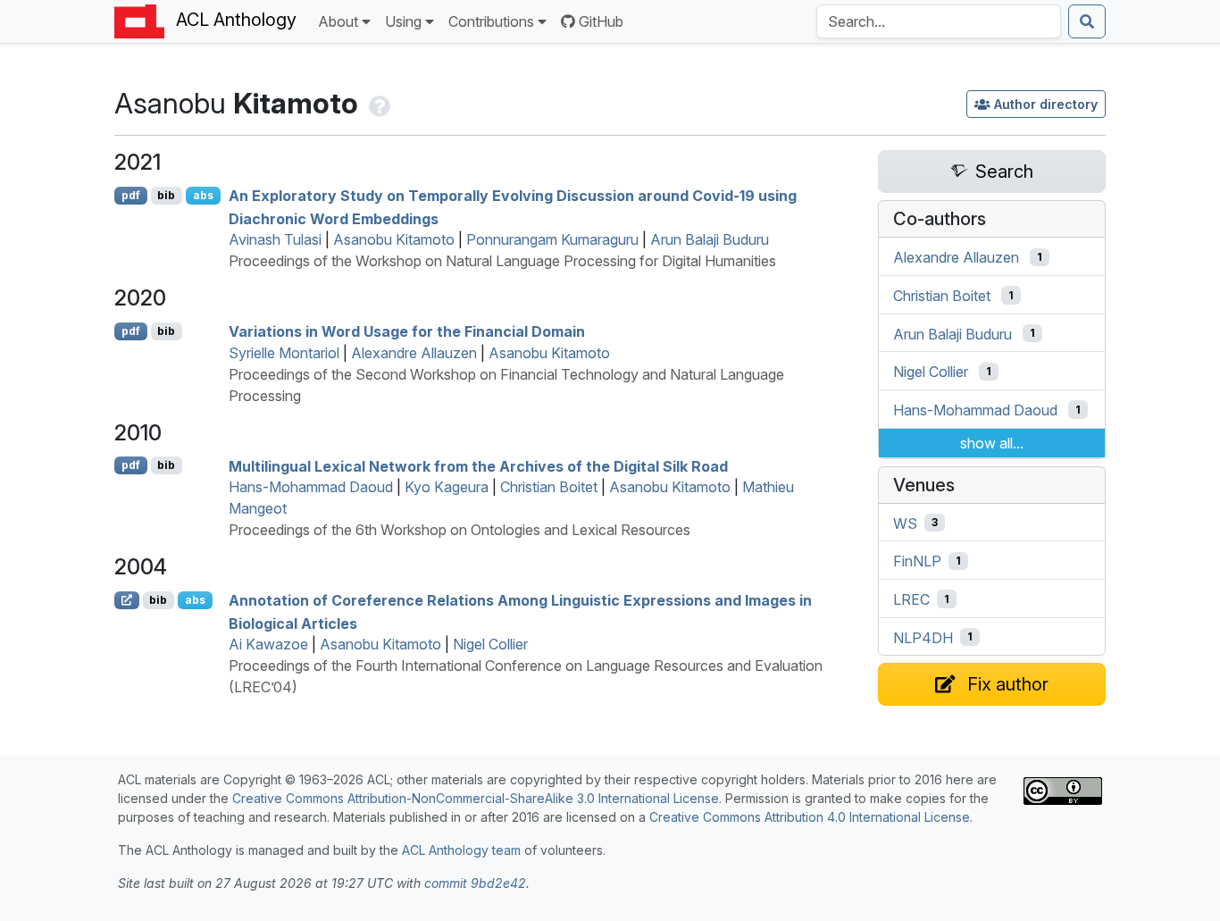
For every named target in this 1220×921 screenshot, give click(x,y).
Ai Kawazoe (268, 644)
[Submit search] (1087, 21)
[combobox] (938, 21)
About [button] (338, 21)
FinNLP (917, 561)
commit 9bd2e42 (475, 883)
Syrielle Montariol (284, 353)
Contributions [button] (491, 21)
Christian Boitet (548, 487)
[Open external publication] (126, 600)
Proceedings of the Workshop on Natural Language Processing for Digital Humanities (502, 261)
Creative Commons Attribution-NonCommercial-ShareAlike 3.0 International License (475, 798)
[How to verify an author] (377, 103)
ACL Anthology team (461, 850)
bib (166, 195)
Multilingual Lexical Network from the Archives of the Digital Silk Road (478, 465)
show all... (992, 443)
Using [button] (403, 21)
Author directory (1046, 104)
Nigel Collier (490, 644)
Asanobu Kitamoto (394, 239)
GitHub (601, 21)
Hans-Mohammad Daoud (311, 487)
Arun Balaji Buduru (709, 239)
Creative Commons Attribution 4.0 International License (809, 817)
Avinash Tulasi (275, 239)
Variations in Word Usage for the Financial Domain (407, 331)
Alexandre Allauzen (414, 353)
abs (203, 195)
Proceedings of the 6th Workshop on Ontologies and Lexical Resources (459, 530)
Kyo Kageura (447, 487)
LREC (911, 599)
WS (905, 523)
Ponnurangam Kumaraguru (552, 239)
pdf (130, 195)
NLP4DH (923, 637)
